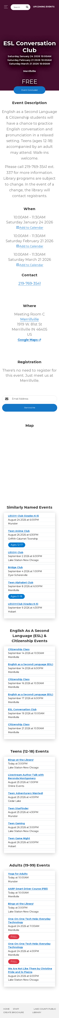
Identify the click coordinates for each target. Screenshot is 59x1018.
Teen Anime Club (19, 530)
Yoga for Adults (18, 873)
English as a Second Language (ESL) (30, 664)
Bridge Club (15, 567)
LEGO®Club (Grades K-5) (23, 603)
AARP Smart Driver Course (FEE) (28, 888)
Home (6, 1009)
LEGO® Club (15, 552)
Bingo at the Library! (20, 759)
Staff (16, 1009)
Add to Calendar (31, 227)
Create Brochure (13, 1012)
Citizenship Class (19, 649)
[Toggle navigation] (5, 7)
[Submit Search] (27, 7)
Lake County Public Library (44, 1011)
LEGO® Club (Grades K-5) (23, 515)
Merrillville (29, 319)
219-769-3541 (29, 283)
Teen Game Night (19, 838)
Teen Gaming (16, 823)
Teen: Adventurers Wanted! (25, 793)
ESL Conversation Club (22, 709)
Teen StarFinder (18, 808)
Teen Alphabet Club (20, 582)
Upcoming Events (43, 6)
